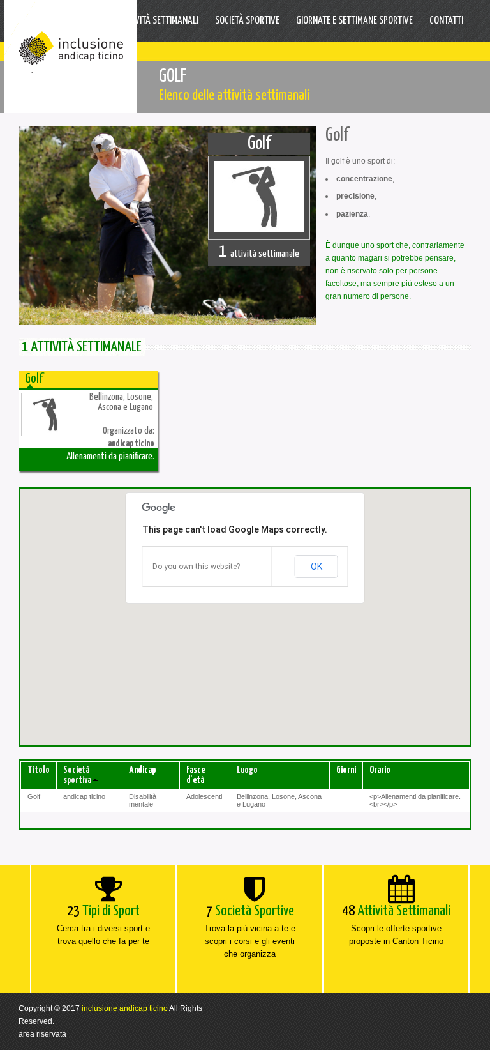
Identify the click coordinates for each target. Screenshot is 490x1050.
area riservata (42, 1034)
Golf (259, 144)
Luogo (247, 770)
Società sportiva (77, 775)
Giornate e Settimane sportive (354, 20)
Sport (91, 20)
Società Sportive (247, 20)
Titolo (38, 770)
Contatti (446, 20)
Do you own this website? (196, 566)
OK (316, 566)
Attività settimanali (158, 20)
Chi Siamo (45, 20)
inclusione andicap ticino (125, 1008)
